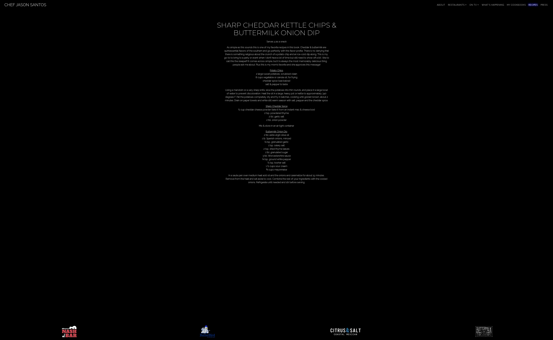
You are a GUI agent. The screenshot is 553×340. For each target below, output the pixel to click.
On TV (474, 4)
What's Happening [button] (493, 5)
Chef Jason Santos (25, 4)
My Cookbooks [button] (516, 5)
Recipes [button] (533, 5)
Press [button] (544, 5)
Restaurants (457, 4)
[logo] (69, 331)
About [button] (441, 5)
